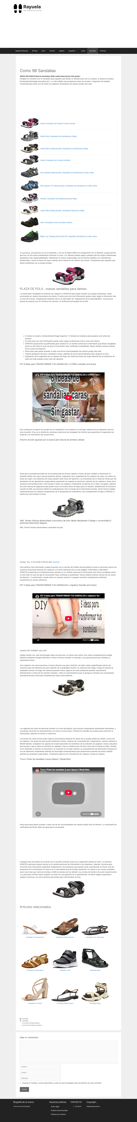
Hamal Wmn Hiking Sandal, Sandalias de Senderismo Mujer (64, 149)
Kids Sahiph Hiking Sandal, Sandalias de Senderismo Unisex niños (67, 173)
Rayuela (32, 6)
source (56, 562)
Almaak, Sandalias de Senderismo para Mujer (58, 199)
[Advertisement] (68, 32)
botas (83, 51)
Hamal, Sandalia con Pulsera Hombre (55, 160)
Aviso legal (55, 1106)
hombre (52, 51)
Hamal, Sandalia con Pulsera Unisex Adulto (57, 123)
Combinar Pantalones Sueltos (32, 1025)
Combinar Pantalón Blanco (31, 1023)
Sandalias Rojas (95, 1003)
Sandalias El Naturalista (35, 970)
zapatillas (71, 51)
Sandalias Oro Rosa (35, 1003)
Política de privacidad (59, 1110)
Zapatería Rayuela (21, 51)
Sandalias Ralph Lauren (65, 1003)
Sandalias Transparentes (35, 937)
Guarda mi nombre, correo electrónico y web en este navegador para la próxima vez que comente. (62, 1083)
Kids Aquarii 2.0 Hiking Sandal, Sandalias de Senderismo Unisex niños (68, 186)
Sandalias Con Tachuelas (95, 937)
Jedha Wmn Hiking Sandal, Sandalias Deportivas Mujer (62, 211)
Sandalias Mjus (95, 970)
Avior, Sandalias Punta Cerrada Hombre (56, 222)
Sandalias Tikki (65, 970)
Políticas (103, 51)
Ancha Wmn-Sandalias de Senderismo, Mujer (58, 136)
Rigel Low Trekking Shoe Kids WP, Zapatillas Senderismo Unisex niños (68, 236)
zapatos (61, 51)
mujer (43, 51)
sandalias (92, 51)
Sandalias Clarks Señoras (65, 937)
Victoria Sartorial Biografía (21, 1106)
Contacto (78, 1106)
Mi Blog (34, 51)
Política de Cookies (58, 1114)
